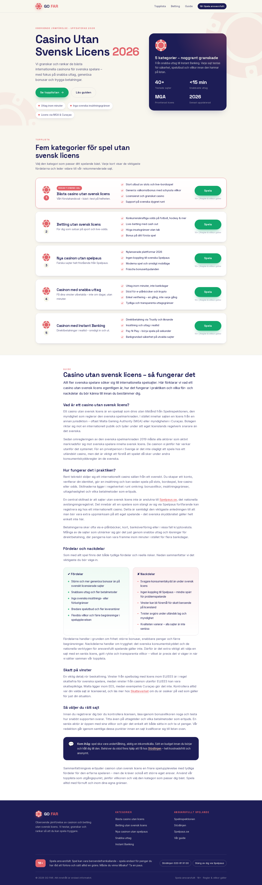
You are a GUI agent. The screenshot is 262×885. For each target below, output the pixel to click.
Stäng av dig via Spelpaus (209, 863)
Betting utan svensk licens (131, 825)
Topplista (160, 6)
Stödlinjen (154, 748)
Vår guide (180, 838)
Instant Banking (124, 844)
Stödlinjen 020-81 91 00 (175, 863)
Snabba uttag (123, 838)
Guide (189, 6)
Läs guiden (83, 92)
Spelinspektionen (184, 819)
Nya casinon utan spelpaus (131, 831)
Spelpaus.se (168, 499)
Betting (175, 6)
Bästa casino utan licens (129, 819)
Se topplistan (49, 92)
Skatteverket (140, 691)
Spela (208, 190)
